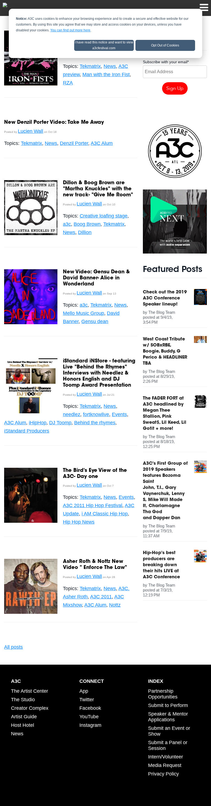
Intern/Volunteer (165, 757)
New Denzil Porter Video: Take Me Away (54, 122)
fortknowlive (96, 414)
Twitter (86, 699)
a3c (67, 224)
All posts (13, 647)
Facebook (90, 708)
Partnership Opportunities (162, 694)
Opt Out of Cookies (165, 45)
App (83, 691)
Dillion (84, 232)
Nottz (115, 605)
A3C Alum (102, 143)
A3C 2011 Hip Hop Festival (92, 505)
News (110, 66)
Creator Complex (29, 708)
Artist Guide (24, 716)
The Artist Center (29, 691)
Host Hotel (22, 725)
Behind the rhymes (94, 422)
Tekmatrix (90, 66)
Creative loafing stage (103, 216)
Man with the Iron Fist (106, 74)
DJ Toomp (60, 422)
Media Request (164, 765)
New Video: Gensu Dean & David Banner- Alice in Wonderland (96, 278)
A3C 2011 (101, 596)
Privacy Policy (163, 774)
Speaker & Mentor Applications (168, 716)
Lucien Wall (30, 131)
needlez (71, 414)
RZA (68, 83)
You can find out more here (70, 30)
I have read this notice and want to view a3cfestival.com (104, 45)
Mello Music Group (83, 313)
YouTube (89, 716)
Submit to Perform (168, 705)
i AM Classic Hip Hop (105, 513)
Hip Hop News (79, 522)
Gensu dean (94, 321)
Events (119, 414)
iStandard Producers (26, 431)
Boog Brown (87, 224)
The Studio (23, 699)
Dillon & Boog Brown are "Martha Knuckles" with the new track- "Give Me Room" (98, 189)
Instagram (90, 725)
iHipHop (37, 422)
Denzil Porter (74, 143)
